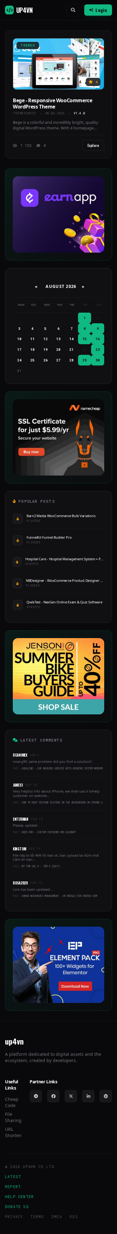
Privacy (14, 1216)
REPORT (13, 1186)
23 (97, 349)
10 (19, 338)
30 (97, 360)
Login (101, 10)
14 (71, 338)
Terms (37, 1216)
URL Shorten (13, 1132)
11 (32, 338)
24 (19, 360)
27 (58, 360)
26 (45, 360)
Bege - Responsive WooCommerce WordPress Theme (52, 103)
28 (71, 360)
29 (84, 360)
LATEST (13, 1176)
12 (45, 338)
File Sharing (13, 1117)
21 (71, 349)
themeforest (25, 113)
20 (58, 349)
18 (32, 349)
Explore (93, 145)
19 (45, 349)
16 (97, 338)
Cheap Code (11, 1102)
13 (58, 338)
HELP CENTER (19, 1196)
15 (84, 338)
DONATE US (17, 1206)
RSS (74, 1216)
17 (19, 349)
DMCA (56, 1216)
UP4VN (24, 10)
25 (32, 360)
